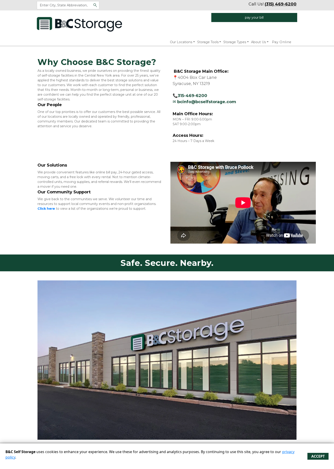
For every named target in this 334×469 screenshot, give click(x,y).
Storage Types (234, 42)
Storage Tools (208, 42)
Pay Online (282, 42)
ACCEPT (318, 456)
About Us (258, 42)
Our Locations (181, 42)
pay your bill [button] (254, 17)
